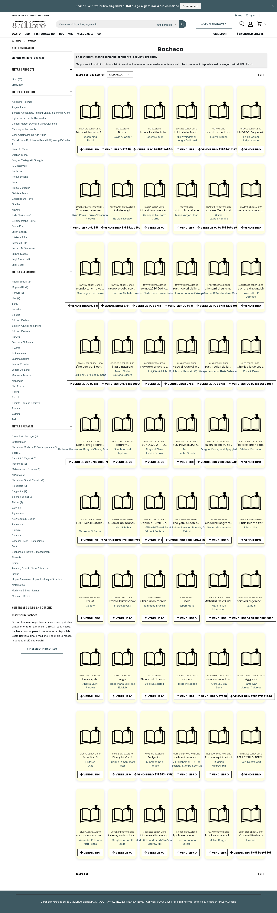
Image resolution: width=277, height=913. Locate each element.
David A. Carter (20, 149)
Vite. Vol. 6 (90, 757)
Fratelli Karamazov (122, 601)
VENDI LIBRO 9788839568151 (92, 227)
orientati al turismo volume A (225, 288)
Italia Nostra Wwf (21, 215)
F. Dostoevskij (20, 165)
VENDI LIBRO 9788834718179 (156, 774)
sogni (122, 679)
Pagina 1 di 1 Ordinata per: (90, 74)
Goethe (16, 204)
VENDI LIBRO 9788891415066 (92, 384)
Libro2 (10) (17, 84)
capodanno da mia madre (95, 835)
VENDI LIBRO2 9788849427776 (220, 384)
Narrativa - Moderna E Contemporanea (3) (34, 447)
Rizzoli (15, 397)
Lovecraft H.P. (19, 243)
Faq (239, 15)
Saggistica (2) (19, 491)
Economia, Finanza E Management (31, 551)
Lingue (15, 574)
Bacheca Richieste (250, 34)
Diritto (15, 546)
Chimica (16, 535)
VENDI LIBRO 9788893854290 (220, 462)
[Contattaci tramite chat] (242, 24)
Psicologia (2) (19, 485)
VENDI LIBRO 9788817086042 (156, 149)
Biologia (16, 530)
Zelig (14, 419)
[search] (182, 24)
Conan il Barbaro (251, 835)
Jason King (18, 226)
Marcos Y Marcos (21, 375)
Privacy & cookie (227, 901)
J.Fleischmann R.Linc (24, 220)
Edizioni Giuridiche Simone (26, 325)
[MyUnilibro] (250, 24)
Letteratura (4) (19, 441)
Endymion (154, 757)
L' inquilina (187, 679)
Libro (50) (17, 79)
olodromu (122, 445)
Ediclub (16, 314)
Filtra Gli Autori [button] (23, 92)
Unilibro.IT (220, 34)
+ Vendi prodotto (213, 24)
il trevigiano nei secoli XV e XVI (161, 210)
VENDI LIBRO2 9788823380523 (91, 306)
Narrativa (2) (18, 475)
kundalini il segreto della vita (224, 523)
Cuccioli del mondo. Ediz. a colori (131, 523)
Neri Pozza (18, 386)
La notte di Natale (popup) (159, 132)
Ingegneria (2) (19, 463)
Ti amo (122, 132)
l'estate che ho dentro (253, 445)
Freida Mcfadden (21, 187)
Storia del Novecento (155, 679)
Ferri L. (16, 182)
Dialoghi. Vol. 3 (122, 757)
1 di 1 (261, 75)
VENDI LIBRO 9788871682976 (252, 696)
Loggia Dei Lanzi (21, 369)
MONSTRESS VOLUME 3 (220, 601)
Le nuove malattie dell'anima (225, 679)
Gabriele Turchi (20, 193)
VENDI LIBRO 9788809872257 (124, 540)
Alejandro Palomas (22, 101)
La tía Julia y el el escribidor (192, 210)
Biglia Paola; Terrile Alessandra (29, 118)
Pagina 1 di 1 (82, 873)
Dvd (61, 34)
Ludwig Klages (20, 254)
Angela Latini (19, 107)
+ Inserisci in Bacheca (42, 649)
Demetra (16, 309)
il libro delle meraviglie (155, 601)
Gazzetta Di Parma (22, 342)
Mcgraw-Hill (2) (20, 287)
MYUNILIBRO (191, 6)
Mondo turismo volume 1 (93, 288)
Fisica (15, 563)
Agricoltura (18, 513)
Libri (27, 34)
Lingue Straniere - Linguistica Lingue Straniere (37, 579)
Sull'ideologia (122, 210)
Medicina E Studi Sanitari (26, 590)
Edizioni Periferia (21, 331)
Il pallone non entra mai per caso (196, 835)
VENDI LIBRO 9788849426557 (188, 540)
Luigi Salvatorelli (21, 259)
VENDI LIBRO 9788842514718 (220, 149)
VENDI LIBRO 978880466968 (252, 852)
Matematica (18, 585)
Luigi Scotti (18, 264)
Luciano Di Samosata (23, 248)
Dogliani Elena (20, 154)
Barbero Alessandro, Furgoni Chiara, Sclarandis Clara (41, 112)
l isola (187, 601)
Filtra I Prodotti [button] (23, 69)
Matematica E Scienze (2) (26, 469)
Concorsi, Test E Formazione (28, 541)
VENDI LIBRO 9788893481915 (124, 149)
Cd (99, 34)
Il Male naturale (122, 367)
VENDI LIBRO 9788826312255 (220, 696)
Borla (15, 303)
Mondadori (17, 381)
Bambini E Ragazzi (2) (24, 458)
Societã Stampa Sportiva (26, 403)
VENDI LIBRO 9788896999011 (124, 384)
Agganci (251, 679)
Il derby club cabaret (122, 835)
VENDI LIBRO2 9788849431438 (188, 306)
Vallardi (16, 414)
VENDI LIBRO (91, 149)
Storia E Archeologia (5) (25, 436)
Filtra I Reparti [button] (22, 426)
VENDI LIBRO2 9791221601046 (124, 306)
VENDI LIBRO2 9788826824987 (252, 384)
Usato (16, 34)
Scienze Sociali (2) (22, 496)
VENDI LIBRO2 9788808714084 (156, 306)
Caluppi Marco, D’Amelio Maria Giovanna (34, 123)
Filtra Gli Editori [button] (23, 272)
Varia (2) (16, 508)
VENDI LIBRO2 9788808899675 (252, 618)
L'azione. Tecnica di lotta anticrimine (230, 210)
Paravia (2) (18, 292)
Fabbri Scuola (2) (21, 281)
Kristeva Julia (19, 237)
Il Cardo (16, 347)
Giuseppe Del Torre (22, 198)
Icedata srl (212, 901)
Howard (16, 209)
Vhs (70, 34)
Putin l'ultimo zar (251, 523)
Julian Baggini (19, 231)
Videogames (85, 34)
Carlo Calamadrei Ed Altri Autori (29, 134)
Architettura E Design (23, 518)
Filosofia (16, 557)
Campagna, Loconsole (24, 129)
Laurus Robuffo (20, 364)
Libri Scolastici (44, 34)
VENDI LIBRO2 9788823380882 (220, 306)
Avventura (17, 524)
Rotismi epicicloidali (219, 757)
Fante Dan (17, 171)
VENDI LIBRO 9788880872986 (220, 227)
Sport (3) (16, 452)
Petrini (15, 391)
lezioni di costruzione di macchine (228, 445)
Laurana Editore (20, 358)
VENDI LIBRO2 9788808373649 (188, 384)
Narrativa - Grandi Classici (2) (28, 480)
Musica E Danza (21, 596)
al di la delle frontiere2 (188, 132)
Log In (251, 15)
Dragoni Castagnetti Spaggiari (28, 160)
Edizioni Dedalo (20, 320)
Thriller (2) (17, 502)
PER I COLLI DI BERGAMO (253, 757)
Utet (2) (16, 298)
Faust (90, 601)
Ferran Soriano (20, 176)
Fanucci (16, 336)
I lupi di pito (90, 679)
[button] (261, 24)
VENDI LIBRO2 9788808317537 (92, 462)
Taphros (16, 408)
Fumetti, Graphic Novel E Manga (30, 568)
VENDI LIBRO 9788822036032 (124, 227)
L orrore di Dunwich (251, 288)
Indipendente (19, 353)
